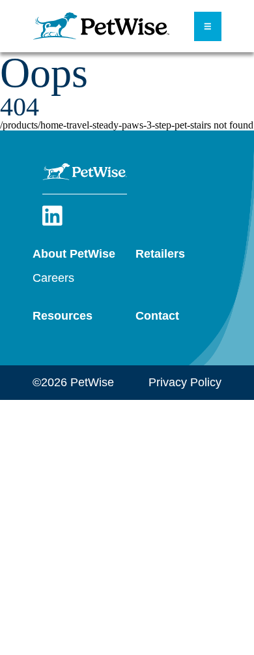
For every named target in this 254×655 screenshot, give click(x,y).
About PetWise (74, 253)
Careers (53, 277)
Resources (62, 315)
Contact (157, 315)
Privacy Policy (184, 382)
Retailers (160, 253)
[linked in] (52, 223)
